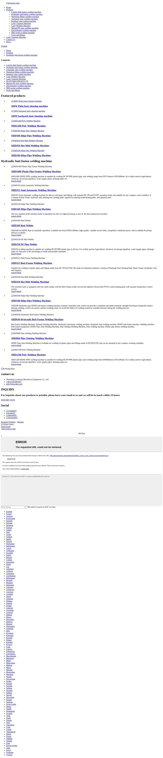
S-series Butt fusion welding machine (26, 12)
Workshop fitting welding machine (25, 17)
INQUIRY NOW (8, 400)
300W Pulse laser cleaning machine (29, 106)
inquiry (14, 181)
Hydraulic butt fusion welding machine (27, 14)
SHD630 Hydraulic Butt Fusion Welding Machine (37, 319)
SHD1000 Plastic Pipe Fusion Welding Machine (36, 171)
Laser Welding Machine (20, 26)
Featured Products (8, 422)
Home (8, 7)
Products (9, 10)
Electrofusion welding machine (23, 30)
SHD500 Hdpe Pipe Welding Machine (31, 135)
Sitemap (20, 422)
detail (19, 181)
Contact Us (10, 39)
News (8, 42)
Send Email (5, 427)
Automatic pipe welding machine (24, 19)
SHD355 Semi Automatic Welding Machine (33, 190)
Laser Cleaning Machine (21, 23)
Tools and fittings (18, 35)
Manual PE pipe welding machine (24, 28)
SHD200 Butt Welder (22, 225)
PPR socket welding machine (23, 33)
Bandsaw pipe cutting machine (23, 21)
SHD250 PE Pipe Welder (24, 244)
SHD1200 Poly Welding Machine (28, 126)
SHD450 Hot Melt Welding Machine (30, 145)
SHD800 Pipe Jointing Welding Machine (32, 338)
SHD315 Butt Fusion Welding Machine (31, 263)
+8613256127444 (8, 429)
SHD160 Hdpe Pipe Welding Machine (31, 155)
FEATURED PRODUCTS (17, 81)
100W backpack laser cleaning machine (31, 116)
